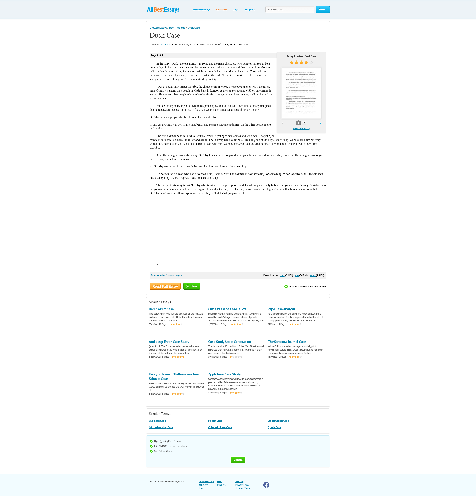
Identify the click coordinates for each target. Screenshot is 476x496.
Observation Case (278, 421)
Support (250, 9)
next (321, 123)
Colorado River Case (220, 427)
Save (194, 286)
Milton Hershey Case (161, 427)
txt (282, 275)
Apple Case (274, 427)
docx (313, 275)
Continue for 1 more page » (166, 275)
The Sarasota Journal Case (287, 342)
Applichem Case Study (224, 374)
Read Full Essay (165, 286)
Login (235, 9)
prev (282, 123)
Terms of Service (243, 488)
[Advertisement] (238, 232)
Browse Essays (201, 9)
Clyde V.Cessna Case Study (227, 309)
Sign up (238, 460)
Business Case (157, 421)
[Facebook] (266, 487)
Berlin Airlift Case (161, 309)
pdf (297, 275)
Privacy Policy (242, 484)
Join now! (221, 9)
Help (219, 481)
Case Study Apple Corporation (229, 342)
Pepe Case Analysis (281, 309)
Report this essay (301, 128)
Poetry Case (215, 421)
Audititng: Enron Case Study (169, 342)
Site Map (239, 481)
